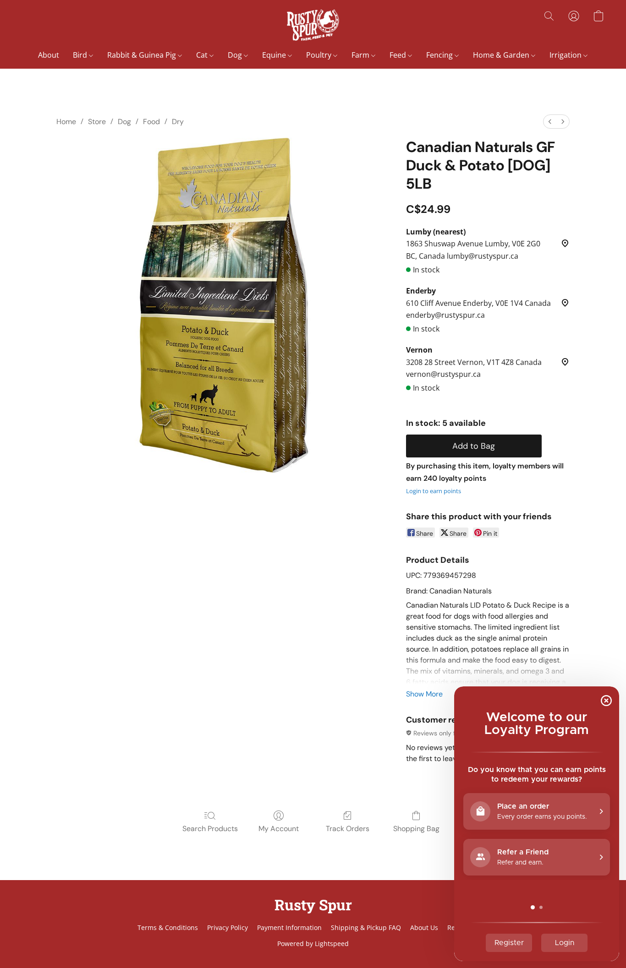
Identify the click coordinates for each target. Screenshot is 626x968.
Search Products (210, 828)
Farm (361, 55)
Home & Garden (502, 55)
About (48, 55)
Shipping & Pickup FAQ (366, 927)
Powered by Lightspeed (313, 943)
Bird (81, 55)
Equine (275, 55)
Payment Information (289, 927)
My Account (278, 828)
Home (66, 121)
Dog (236, 55)
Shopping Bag (416, 828)
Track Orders (347, 828)
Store (97, 121)
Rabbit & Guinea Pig (142, 55)
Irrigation (566, 55)
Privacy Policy (227, 927)
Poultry (319, 55)
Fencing (440, 55)
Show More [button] (424, 694)
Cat (202, 55)
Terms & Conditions (167, 927)
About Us (424, 927)
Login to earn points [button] (433, 491)
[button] (313, 25)
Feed (399, 55)
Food (151, 121)
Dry (178, 121)
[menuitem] (550, 121)
